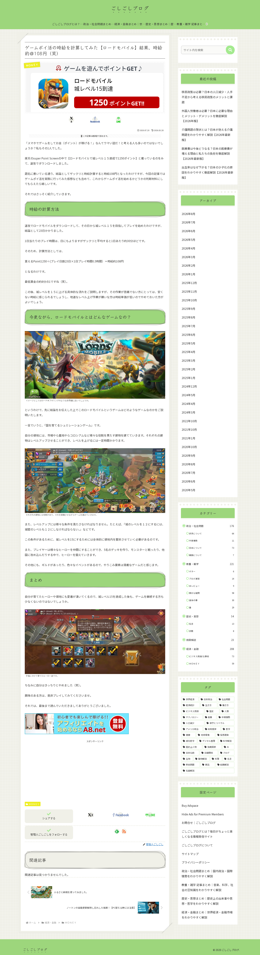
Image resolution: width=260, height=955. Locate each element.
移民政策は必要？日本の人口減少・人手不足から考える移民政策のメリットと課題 (207, 97)
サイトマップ (190, 853)
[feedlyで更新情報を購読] (117, 831)
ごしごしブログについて (197, 845)
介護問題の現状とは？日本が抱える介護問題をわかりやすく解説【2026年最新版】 (207, 134)
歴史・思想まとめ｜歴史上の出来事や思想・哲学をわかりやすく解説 (207, 900)
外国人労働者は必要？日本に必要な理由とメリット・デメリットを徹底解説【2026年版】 (207, 116)
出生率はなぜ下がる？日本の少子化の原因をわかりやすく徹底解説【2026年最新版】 (207, 172)
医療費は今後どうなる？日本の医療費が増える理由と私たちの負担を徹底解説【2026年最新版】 (207, 153)
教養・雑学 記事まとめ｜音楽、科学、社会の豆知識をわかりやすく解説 (207, 887)
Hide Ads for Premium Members (203, 814)
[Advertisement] (95, 768)
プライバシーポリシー (196, 862)
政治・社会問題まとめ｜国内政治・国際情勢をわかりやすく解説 (207, 873)
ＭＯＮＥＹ (34, 803)
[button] (230, 49)
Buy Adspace (190, 805)
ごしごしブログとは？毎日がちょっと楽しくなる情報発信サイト (207, 833)
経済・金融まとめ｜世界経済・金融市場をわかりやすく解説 (207, 914)
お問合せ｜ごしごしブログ (199, 822)
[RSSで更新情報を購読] (124, 831)
